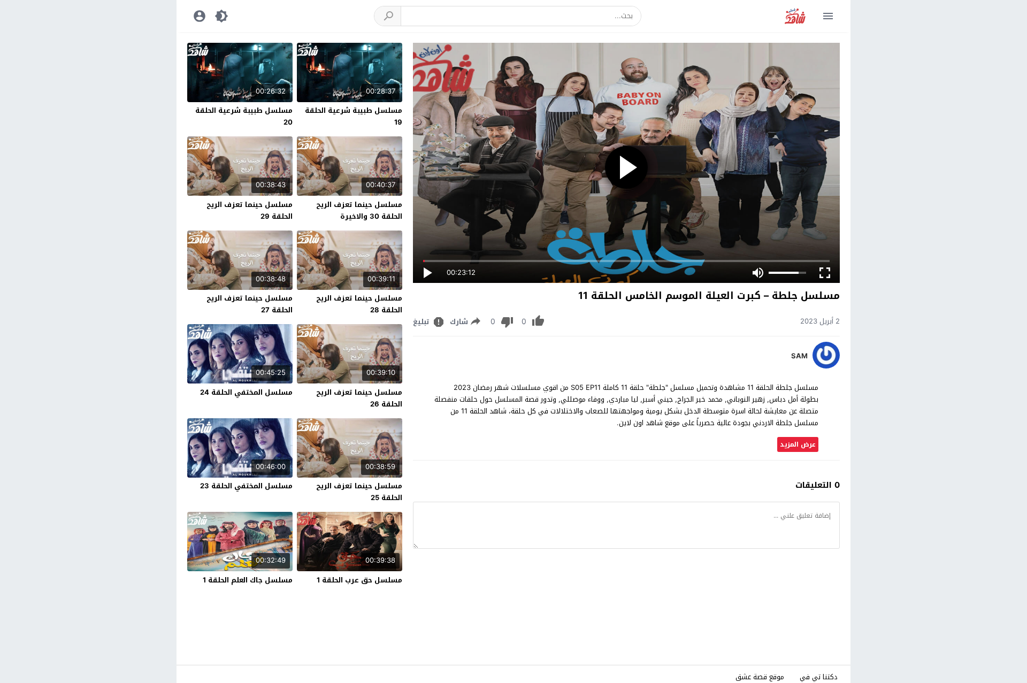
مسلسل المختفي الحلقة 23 (246, 486)
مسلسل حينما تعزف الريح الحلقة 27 (249, 304)
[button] (387, 16)
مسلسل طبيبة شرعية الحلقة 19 (353, 116)
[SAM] (826, 366)
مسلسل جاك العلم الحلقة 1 (248, 580)
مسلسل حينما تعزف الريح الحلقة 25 (359, 491)
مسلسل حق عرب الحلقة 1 (359, 580)
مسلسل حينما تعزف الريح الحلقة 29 (249, 210)
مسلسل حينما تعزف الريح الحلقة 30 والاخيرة (359, 210)
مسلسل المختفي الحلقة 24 (246, 392)
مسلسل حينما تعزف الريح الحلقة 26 (359, 398)
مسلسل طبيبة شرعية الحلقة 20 (244, 116)
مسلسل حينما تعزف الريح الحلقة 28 (359, 304)
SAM (799, 356)
